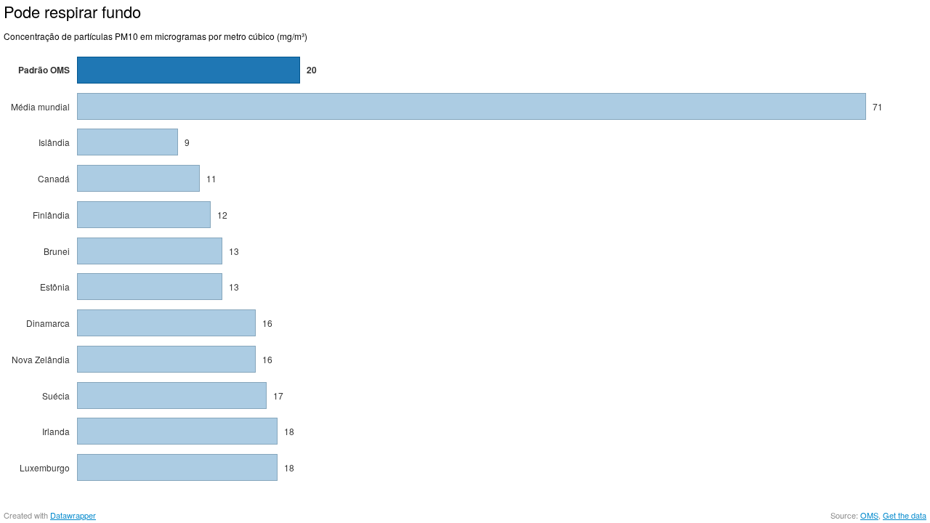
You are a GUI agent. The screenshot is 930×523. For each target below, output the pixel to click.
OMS (869, 515)
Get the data (904, 515)
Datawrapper (73, 515)
